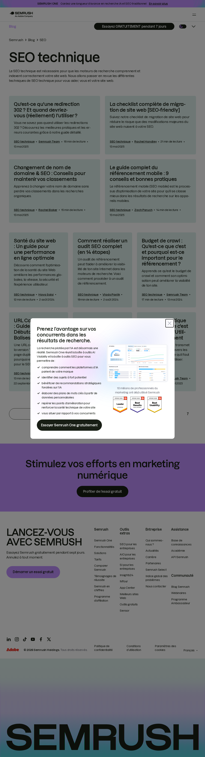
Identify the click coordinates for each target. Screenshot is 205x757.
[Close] (170, 323)
